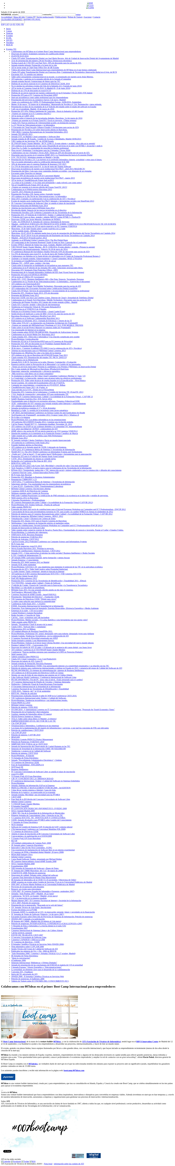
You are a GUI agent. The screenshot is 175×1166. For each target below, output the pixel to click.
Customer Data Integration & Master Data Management (33, 877)
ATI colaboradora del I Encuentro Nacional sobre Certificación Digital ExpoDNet (44, 288)
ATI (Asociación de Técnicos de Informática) (101, 1041)
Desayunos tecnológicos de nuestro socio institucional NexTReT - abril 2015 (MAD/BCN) (48, 169)
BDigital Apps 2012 (19, 438)
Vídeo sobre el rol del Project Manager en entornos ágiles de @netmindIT (41, 327)
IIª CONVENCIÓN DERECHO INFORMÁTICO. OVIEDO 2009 (39, 808)
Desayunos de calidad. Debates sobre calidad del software (34, 875)
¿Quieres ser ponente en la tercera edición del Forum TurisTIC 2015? (39, 187)
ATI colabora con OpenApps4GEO (25, 284)
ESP (2, 24)
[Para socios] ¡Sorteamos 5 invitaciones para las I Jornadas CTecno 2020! (40, 150)
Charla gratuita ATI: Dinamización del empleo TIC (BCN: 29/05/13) (39, 357)
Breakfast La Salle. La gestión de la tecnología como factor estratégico (39, 410)
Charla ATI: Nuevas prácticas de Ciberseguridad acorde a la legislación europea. (43, 123)
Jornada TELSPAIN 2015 (21, 134)
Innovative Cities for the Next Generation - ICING (31, 848)
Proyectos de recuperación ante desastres (27, 887)
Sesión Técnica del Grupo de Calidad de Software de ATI (34, 949)
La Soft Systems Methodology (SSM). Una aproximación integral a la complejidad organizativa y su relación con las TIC (60, 666)
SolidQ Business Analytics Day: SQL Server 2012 (31, 399)
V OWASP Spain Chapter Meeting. (25, 804)
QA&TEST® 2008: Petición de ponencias (28, 873)
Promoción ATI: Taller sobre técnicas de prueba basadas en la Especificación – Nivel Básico (48, 380)
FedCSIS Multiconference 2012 (24, 578)
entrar (78, 14)
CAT (7, 24)
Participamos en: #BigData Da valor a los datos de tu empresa (36, 353)
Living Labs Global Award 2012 (24, 576)
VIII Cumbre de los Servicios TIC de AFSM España (32, 141)
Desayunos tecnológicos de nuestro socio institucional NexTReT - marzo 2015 (43, 178)
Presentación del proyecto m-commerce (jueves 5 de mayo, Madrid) (38, 100)
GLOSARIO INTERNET (11, 19)
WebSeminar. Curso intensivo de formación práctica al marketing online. (40, 523)
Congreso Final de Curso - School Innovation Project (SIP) (35, 472)
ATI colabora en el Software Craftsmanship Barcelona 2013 (35, 318)
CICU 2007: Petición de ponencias (25, 903)
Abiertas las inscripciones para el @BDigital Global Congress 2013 (38, 351)
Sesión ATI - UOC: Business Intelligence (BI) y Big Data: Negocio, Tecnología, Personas (47, 279)
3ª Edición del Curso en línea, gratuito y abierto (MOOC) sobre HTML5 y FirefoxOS (45, 217)
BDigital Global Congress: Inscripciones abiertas (31, 489)
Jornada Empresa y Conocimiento (25, 560)
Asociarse (88, 17)
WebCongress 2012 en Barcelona (24, 498)
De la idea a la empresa (20, 417)
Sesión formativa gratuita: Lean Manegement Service (32, 640)
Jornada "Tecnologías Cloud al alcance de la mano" (32, 624)
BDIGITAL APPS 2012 (21, 463)
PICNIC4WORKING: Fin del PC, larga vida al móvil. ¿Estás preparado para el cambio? (47, 680)
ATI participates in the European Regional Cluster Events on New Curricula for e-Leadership (48, 242)
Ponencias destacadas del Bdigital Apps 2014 (29, 206)
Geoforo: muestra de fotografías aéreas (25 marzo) (31, 714)
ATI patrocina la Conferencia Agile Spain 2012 (30, 443)
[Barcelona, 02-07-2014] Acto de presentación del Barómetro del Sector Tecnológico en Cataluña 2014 (53, 235)
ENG (18, 24)
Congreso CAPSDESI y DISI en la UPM (28, 940)
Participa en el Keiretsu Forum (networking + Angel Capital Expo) (38, 311)
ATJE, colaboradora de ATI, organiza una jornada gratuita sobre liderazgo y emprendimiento (48, 403)
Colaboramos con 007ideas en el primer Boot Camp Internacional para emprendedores (46, 51)
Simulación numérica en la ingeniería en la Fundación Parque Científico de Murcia (44, 433)
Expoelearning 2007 (19, 928)
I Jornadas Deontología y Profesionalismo (28, 500)
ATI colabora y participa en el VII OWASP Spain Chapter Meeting (38, 650)
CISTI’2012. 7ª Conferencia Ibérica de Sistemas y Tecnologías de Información (43, 482)
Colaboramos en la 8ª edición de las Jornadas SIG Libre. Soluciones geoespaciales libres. (47, 268)
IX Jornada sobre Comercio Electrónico (27, 845)
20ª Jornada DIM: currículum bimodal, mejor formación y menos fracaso (40, 558)
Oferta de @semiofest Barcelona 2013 (26, 346)
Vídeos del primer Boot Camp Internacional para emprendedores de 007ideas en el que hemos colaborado (54, 70)
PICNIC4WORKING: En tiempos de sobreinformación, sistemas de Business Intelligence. (48, 670)
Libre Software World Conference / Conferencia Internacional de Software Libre (43, 677)
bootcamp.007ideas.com (74, 1070)
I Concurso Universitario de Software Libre (28, 937)
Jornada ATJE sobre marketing (23, 565)
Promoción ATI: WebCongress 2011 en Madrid (30, 562)
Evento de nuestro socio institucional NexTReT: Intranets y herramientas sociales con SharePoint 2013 (52, 201)
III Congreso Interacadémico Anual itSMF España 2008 (33, 861)
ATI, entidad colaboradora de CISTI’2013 (28, 406)
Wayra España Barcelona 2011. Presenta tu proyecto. (32, 548)
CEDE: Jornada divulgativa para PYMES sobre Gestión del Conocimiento (41, 820)
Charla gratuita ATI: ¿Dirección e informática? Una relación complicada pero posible (45, 337)
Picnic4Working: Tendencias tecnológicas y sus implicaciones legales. (39, 700)
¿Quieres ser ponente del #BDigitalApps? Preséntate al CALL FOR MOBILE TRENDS (47, 325)
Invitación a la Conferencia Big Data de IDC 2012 (31, 461)
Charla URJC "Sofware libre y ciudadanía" (28, 627)
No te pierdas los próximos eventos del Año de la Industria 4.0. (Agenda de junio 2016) (46, 86)
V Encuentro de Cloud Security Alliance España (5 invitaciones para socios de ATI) (45, 127)
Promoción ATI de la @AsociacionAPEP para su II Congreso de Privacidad (42, 341)
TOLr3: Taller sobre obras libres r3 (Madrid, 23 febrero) (33, 719)
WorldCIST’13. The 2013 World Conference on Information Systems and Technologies (46, 452)
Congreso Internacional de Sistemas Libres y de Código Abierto (37, 930)
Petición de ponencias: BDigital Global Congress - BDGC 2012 (37, 516)
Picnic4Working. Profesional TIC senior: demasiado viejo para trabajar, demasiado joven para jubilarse (52, 634)
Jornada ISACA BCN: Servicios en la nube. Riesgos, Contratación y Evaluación (43, 362)
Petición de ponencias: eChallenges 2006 (27, 979)
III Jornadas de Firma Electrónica (24, 956)
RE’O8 (14, 841)
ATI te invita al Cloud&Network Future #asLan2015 (32, 180)
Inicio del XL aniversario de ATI (24, 974)
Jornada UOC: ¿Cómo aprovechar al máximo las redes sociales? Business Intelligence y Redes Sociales (53, 553)
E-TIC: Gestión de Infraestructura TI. (26, 555)
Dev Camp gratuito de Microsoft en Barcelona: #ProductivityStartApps (40, 369)
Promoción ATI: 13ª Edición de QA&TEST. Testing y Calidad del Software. (42, 215)
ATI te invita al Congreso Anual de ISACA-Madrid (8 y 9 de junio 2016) (40, 88)
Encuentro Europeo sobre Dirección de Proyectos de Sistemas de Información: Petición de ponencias (52, 917)
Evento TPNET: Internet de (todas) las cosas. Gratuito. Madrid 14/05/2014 (41, 245)
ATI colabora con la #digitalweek (24, 360)
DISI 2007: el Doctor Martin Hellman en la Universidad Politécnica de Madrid (43, 884)
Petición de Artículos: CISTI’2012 (25, 539)
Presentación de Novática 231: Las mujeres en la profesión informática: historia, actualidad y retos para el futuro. (56, 160)
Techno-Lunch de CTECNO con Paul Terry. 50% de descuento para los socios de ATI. (46, 63)
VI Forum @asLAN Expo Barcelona (26, 776)
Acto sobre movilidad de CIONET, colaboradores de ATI (34, 429)
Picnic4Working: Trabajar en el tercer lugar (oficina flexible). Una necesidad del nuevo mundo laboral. (52, 643)
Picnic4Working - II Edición (22, 755)
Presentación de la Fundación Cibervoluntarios (30, 712)
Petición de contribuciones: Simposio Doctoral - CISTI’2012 (35, 551)
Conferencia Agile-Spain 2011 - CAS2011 (28, 604)
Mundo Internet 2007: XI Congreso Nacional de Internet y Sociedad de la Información (46, 900)
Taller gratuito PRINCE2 (21, 507)
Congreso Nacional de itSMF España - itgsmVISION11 (33, 594)
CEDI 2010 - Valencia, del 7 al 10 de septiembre (30, 691)
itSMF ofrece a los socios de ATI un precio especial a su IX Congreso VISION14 (44, 226)
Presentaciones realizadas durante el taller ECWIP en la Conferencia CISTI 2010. (44, 696)
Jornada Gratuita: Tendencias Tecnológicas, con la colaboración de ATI (40, 636)
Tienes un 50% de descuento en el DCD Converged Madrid (35, 176)
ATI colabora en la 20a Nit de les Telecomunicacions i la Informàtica (39, 196)
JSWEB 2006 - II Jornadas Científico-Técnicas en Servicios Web (37, 976)
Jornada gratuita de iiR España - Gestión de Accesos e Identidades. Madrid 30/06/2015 (46, 139)
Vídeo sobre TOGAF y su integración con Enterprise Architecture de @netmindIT (44, 323)
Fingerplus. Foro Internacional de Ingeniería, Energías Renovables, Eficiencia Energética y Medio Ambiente (55, 608)
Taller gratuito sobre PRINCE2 (23, 622)
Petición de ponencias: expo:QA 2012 (26, 546)
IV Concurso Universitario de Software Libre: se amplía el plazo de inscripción (43, 772)
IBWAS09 (15, 737)
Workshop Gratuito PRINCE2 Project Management (32, 739)
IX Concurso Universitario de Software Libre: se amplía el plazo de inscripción (43, 203)
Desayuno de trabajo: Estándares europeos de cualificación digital (37, 54)
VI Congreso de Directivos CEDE (25, 762)
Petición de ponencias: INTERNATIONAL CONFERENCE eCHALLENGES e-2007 (46, 923)
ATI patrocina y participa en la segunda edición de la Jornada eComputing (41, 79)
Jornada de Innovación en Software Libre (28, 528)
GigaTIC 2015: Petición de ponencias (26, 192)
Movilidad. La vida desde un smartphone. (28, 588)
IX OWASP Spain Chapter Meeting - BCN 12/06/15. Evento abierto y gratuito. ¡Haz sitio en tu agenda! (53, 143)
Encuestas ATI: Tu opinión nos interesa (27, 74)
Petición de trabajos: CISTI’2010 (24, 753)
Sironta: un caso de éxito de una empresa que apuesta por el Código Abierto (41, 675)
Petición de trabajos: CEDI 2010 (24, 707)
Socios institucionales (45, 17)
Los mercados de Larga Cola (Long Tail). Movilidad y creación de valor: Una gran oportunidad (49, 466)
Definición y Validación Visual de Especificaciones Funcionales (37, 684)
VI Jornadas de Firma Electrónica (24, 758)
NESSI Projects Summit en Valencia (26, 716)
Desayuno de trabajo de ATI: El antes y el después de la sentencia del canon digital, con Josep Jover (51, 647)
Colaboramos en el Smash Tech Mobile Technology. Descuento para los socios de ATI (46, 286)
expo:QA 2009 (17, 774)
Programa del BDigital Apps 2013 (25, 295)
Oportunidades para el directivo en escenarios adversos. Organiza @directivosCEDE (45, 401)
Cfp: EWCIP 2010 (18, 723)
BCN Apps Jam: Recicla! (21, 475)
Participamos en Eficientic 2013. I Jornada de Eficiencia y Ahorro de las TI (41, 321)
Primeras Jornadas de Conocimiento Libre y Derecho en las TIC (37, 815)
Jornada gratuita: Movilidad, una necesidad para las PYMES (35, 795)
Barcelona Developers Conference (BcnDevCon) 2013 (33, 316)
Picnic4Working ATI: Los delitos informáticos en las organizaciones (38, 420)
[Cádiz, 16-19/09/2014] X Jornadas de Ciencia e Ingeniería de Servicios (40, 222)
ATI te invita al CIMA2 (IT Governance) (27, 277)
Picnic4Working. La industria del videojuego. (29, 532)
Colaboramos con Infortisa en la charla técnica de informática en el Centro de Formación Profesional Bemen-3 (55, 256)
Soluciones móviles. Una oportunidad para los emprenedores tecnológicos (41, 484)
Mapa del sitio (19, 17)
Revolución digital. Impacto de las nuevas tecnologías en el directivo (38, 210)
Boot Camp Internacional (14, 1041)
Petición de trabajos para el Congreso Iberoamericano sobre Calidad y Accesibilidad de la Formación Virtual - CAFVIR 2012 (61, 514)
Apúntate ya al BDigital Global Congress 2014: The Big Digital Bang (39, 240)
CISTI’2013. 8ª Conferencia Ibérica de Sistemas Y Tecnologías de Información (43, 449)
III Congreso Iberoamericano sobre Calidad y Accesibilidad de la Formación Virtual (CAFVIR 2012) (52, 502)
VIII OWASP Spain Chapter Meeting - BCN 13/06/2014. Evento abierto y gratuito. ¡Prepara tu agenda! (53, 247)
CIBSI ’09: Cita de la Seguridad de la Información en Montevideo (38, 813)
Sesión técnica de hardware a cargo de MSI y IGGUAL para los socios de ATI (43, 314)
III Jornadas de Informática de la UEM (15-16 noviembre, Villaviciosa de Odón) (43, 880)
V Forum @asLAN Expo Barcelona (26, 838)
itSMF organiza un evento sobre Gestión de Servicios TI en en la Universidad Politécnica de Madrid (51, 882)
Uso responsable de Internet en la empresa (28, 330)
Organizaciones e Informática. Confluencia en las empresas (35, 726)
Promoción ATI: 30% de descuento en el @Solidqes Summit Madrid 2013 (41, 344)
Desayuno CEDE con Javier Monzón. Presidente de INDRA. (36, 219)
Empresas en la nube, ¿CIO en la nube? (27, 611)
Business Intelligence (19, 769)
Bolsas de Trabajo (75, 17)
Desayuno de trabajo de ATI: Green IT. (27, 661)
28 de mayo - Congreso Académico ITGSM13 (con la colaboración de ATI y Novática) (46, 348)
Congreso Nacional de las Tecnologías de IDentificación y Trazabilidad (40, 689)
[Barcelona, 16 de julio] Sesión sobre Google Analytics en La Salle (38, 229)
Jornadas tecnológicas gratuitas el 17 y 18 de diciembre (33, 408)
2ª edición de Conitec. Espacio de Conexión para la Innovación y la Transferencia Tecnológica (49, 585)
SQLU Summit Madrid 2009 (23, 811)
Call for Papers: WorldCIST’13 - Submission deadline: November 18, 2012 (41, 424)
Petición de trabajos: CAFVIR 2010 (25, 735)
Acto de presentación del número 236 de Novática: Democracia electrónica (41, 61)
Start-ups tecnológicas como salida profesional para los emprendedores (39, 97)
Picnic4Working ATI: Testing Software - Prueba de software (35, 505)
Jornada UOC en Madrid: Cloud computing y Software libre (35, 137)
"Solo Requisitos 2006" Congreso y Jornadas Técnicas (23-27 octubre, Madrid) (43, 953)
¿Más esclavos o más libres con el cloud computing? (32, 374)
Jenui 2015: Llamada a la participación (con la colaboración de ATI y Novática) (43, 199)
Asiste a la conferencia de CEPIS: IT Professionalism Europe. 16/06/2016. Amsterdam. (46, 102)
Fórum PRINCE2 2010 (20, 703)
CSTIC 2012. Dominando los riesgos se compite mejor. (33, 459)
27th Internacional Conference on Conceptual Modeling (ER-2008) (38, 829)
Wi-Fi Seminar (17, 825)
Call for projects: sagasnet (21, 933)
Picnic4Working (17, 783)
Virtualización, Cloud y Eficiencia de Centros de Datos (33, 518)
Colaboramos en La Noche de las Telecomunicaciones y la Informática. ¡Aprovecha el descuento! (50, 281)
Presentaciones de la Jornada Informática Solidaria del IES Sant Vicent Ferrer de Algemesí (47, 272)
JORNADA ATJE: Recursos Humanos (27, 535)
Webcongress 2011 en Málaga (23, 629)
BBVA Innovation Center (147, 1041)
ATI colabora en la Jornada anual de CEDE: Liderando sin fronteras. (39, 447)
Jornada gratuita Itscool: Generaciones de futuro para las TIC (35, 81)
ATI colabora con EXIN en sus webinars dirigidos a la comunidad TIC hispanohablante (46, 426)
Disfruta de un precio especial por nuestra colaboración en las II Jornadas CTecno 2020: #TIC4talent (51, 93)
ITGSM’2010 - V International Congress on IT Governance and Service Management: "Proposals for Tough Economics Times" (63, 709)
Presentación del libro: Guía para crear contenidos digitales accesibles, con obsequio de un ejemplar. (51, 171)
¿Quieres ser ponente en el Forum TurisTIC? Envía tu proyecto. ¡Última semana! (43, 120)
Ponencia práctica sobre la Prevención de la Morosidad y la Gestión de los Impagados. (46, 364)
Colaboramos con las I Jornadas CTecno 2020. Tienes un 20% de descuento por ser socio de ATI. (50, 153)
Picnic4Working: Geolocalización (24, 339)
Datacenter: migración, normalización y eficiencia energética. (35, 371)
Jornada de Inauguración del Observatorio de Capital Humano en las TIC (40, 746)
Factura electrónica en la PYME (24, 910)
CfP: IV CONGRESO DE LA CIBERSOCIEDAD (32, 779)
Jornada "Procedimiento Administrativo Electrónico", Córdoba (36, 760)
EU (14, 24)
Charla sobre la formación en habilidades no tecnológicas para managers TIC (42, 265)
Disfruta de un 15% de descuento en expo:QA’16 (31, 90)
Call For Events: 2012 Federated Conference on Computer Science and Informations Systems (49, 541)
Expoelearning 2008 (19, 866)
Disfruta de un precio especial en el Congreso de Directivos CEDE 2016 (40, 84)
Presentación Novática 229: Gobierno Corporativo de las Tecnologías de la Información (46, 212)
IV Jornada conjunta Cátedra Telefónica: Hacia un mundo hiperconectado (41, 440)
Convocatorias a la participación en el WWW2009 (31, 836)
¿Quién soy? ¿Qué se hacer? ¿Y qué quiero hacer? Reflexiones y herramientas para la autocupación (51, 454)
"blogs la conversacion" (20, 958)
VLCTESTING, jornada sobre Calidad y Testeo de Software (35, 583)
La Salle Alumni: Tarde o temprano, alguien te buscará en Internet (37, 571)
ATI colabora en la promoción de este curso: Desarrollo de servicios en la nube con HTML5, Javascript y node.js (56, 146)
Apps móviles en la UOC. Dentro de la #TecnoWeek (32, 390)
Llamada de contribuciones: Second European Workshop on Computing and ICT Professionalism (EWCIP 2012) (57, 525)
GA (10, 24)
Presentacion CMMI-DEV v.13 (24, 479)
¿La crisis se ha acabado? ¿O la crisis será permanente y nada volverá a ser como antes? (46, 183)
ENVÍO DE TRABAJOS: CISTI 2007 (27, 935)
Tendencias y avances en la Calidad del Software (31, 751)
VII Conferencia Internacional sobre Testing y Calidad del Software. (38, 698)
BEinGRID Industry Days (22, 854)
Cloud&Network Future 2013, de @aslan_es (29, 387)
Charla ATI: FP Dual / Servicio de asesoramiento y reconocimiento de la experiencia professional (50, 291)
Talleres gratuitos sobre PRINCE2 (25, 657)
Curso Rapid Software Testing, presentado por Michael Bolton (36, 859)
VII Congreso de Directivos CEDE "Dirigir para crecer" (34, 599)
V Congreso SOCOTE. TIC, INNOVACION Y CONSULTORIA (38, 818)
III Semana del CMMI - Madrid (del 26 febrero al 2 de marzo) (36, 921)
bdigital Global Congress (21, 802)
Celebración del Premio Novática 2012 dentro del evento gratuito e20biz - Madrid (44, 302)
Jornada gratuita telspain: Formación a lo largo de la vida (34, 65)
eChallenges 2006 (18, 960)
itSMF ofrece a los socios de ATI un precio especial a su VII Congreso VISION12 (44, 431)
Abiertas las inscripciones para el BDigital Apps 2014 (32, 208)
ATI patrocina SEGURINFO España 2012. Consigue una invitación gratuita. (42, 422)
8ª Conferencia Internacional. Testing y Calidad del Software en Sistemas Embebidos (45, 781)
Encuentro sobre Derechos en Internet (26, 173)
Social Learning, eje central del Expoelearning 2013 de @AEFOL (38, 383)
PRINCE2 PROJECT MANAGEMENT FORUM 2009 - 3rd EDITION (41, 788)
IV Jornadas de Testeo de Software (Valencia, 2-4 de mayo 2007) (37, 914)
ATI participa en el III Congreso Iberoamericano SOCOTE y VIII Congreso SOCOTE (46, 574)
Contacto (96, 17)
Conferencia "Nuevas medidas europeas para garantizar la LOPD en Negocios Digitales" (47, 652)
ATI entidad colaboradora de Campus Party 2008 (31, 843)
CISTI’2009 (16, 797)
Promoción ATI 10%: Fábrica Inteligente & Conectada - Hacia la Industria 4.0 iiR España (47, 111)
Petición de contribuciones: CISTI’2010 (27, 730)
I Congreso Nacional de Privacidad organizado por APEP (34, 638)
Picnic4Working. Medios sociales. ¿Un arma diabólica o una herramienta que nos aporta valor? (49, 620)
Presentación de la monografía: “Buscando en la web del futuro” (37, 905)
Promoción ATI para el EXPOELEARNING (29, 275)
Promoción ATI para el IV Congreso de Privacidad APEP (34, 95)
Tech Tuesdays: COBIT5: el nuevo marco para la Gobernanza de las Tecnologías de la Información (51, 468)
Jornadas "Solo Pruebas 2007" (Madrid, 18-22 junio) (32, 894)
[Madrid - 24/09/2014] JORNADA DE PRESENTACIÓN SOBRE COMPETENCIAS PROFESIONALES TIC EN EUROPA (63, 224)
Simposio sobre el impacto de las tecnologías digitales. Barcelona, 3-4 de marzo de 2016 (46, 118)
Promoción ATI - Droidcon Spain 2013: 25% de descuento (35, 293)
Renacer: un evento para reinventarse (26, 889)
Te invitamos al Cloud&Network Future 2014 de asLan (33, 261)
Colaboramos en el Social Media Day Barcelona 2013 (33, 334)
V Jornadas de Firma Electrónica (24, 822)
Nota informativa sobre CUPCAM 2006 (27, 946)
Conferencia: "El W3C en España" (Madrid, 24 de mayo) (34, 896)
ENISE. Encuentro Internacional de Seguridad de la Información (37, 606)
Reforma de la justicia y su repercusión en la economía (33, 792)
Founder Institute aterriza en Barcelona (27, 445)
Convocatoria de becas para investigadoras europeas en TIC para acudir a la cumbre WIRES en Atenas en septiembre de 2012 (62, 512)
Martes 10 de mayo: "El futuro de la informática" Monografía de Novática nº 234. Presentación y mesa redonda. (56, 104)
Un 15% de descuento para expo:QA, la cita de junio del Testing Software (41, 166)
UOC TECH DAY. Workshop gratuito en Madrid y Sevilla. (35, 157)
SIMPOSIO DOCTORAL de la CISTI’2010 (29, 744)
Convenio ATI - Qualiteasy (22, 972)
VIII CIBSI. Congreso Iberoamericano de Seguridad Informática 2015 (39, 132)
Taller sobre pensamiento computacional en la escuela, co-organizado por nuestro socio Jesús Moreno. (52, 77)
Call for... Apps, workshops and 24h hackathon (30, 617)
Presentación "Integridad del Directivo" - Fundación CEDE (35, 597)
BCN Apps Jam (17, 544)
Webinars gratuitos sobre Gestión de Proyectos (30, 493)
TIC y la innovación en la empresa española (29, 898)
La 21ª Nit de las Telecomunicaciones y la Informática (33, 125)
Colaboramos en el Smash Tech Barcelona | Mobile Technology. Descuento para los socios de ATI (51, 300)
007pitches (33, 1064)
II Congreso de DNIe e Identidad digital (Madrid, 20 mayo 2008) (37, 852)
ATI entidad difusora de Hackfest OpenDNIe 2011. (32, 631)
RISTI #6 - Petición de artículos (24, 693)
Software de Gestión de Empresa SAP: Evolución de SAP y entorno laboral (41, 827)
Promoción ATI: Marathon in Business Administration (33, 477)
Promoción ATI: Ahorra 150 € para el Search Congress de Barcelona (39, 521)
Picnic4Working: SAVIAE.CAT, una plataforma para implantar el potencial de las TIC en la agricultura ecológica (57, 567)
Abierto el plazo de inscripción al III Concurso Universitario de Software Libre (43, 834)
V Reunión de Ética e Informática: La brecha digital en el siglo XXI (38, 926)
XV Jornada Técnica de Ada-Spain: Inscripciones (31, 907)
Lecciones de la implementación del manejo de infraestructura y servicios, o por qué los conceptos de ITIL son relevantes (60, 728)
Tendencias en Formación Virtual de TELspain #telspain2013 (36, 307)
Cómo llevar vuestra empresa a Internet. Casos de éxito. (33, 790)
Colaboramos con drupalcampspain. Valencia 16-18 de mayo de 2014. (39, 249)
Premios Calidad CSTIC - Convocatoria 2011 (29, 645)
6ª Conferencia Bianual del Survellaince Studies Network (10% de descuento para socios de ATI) (50, 252)
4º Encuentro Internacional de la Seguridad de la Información (36, 686)
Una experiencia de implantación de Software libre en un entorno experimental (43, 850)
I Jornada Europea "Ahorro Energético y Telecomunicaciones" (36, 967)
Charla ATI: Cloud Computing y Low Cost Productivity (33, 659)
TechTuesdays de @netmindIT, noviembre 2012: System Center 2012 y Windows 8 (45, 415)
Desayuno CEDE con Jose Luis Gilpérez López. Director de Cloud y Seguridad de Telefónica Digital (52, 298)
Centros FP (30, 17)
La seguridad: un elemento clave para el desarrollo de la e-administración (40, 969)
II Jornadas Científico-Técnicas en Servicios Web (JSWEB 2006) (37, 944)
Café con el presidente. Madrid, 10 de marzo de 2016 (32, 109)
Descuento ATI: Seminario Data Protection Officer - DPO (34, 270)
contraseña (47, 14)
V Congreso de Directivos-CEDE (25, 831)
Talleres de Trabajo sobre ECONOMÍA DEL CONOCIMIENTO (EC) (40, 981)
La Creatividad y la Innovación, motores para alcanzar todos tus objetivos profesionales (46, 378)
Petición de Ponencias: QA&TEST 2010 (27, 742)
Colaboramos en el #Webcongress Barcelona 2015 (31, 189)
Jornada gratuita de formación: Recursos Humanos (31, 663)
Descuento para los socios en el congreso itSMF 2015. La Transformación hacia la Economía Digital (51, 155)
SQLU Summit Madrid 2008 (23, 864)
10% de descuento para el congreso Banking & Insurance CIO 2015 (38, 164)
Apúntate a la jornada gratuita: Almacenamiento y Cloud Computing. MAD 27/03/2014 (46, 258)
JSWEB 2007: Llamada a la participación (28, 919)
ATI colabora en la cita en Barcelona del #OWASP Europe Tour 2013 (39, 355)
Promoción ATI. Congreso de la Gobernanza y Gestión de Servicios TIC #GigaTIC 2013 (47, 392)
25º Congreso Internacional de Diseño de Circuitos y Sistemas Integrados (40, 682)
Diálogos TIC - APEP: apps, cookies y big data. (30, 263)
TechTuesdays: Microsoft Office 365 (26, 592)
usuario (15, 14)
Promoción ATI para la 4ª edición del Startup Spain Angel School (37, 456)
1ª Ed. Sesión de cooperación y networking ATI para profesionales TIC (40, 394)
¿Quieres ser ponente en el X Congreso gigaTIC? (31, 113)
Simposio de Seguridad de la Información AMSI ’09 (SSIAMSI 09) (38, 749)
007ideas (57, 1041)
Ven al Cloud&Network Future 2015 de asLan (30, 185)
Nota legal (48, 1164)
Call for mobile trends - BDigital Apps (26, 231)
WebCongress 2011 (19, 654)
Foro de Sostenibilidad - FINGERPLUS (27, 765)
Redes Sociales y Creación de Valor (25, 615)
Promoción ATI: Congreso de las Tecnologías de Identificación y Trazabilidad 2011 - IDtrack (48, 581)
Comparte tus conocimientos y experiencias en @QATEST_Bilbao (38, 385)
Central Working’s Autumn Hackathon (26, 613)
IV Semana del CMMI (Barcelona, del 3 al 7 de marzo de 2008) (37, 871)
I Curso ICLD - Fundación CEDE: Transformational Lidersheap (37, 486)
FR (22, 24)
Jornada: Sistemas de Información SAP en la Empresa (33, 785)
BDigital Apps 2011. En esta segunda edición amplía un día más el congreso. (42, 590)
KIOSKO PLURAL (32, 19)
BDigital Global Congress (21, 705)
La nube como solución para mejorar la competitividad (33, 601)
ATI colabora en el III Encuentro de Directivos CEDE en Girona (37, 673)
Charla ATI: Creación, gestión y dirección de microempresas (35, 304)
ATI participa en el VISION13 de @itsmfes (28, 309)
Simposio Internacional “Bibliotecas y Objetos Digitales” (34, 963)
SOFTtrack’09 (17, 767)
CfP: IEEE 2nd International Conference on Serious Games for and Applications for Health (48, 413)
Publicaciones (60, 17)
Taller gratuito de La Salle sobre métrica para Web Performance (36, 436)
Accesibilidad (6, 17)
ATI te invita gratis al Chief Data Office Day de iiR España (35, 67)
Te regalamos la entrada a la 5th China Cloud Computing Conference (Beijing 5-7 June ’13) (48, 376)
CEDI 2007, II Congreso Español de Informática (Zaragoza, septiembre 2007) (42, 891)
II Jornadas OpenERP (20, 806)
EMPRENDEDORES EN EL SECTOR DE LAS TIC (33, 721)
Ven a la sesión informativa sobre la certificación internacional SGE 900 (40, 162)
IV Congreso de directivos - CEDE (25, 942)
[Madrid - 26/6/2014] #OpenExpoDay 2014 (29, 238)
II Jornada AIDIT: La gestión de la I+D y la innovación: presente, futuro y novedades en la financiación (53, 912)
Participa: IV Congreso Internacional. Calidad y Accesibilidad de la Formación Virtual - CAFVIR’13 (52, 397)
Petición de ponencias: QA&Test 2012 (26, 537)
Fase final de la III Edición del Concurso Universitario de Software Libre (40, 799)
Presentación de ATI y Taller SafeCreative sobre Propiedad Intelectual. (39, 569)
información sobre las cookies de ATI (69, 1164)
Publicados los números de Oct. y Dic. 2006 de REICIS (33, 951)
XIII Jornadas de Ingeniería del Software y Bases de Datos (35, 868)
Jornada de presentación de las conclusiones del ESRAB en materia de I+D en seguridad (47, 965)
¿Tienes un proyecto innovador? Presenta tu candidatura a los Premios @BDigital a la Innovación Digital (53, 367)
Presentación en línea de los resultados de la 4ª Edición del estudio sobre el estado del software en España (53, 107)
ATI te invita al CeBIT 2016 (22, 116)
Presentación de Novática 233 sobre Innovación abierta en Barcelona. (39, 130)
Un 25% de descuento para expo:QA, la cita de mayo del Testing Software (41, 254)
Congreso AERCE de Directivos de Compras (29, 491)
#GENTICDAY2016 (20, 56)
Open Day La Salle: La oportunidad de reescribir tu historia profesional (40, 148)
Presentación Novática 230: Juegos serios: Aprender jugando (35, 194)
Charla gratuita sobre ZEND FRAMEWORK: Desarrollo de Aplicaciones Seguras (44, 332)
